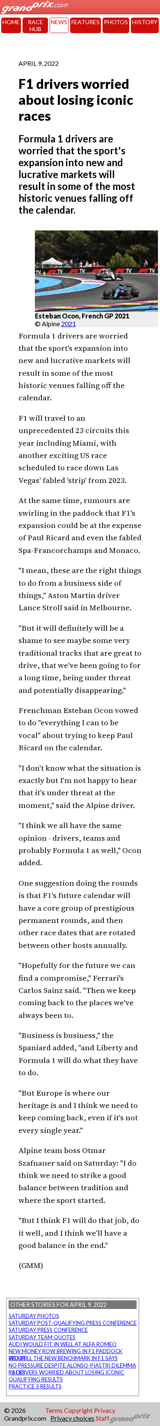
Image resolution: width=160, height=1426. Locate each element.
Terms (54, 1410)
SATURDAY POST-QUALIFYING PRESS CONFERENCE (73, 1323)
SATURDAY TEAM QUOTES (42, 1337)
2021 (68, 323)
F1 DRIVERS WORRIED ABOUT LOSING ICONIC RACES (66, 1372)
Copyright (78, 1410)
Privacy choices (72, 1418)
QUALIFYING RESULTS (36, 1379)
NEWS (59, 21)
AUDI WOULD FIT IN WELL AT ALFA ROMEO (63, 1344)
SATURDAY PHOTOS (34, 1316)
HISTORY (145, 21)
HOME (11, 21)
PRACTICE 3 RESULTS (35, 1386)
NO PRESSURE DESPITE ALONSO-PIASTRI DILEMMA (72, 1365)
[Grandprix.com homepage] (130, 1418)
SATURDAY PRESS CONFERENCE (48, 1330)
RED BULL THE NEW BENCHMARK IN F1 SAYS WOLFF (63, 1358)
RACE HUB (35, 25)
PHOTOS (116, 21)
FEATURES (85, 21)
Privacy (104, 1410)
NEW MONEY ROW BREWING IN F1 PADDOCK (65, 1351)
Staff (103, 1418)
